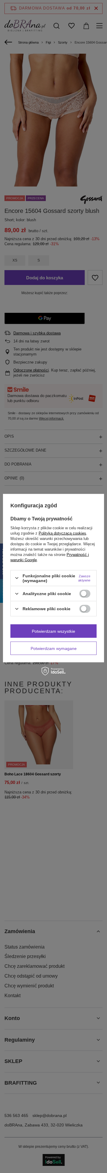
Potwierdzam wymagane (54, 648)
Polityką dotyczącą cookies (62, 533)
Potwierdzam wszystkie (53, 631)
